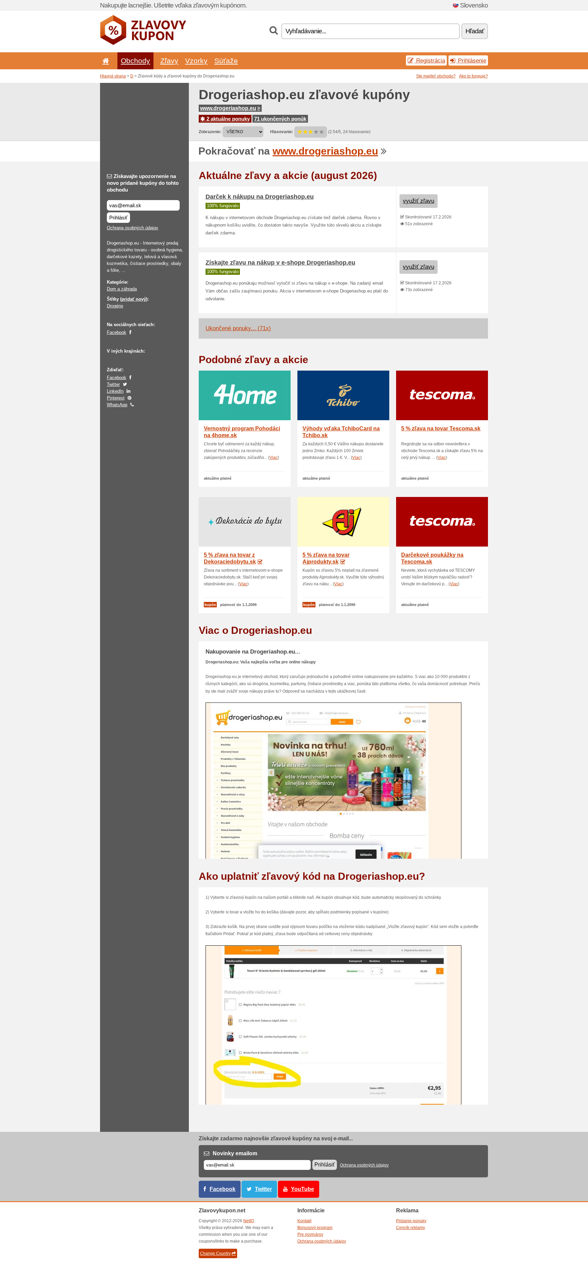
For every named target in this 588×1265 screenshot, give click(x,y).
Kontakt (304, 1220)
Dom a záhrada (122, 288)
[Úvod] (104, 61)
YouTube (302, 1189)
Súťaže (226, 61)
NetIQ (248, 1220)
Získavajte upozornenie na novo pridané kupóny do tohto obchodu (143, 183)
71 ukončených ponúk (280, 119)
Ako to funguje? (473, 76)
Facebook (116, 332)
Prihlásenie (471, 60)
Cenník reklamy (410, 1227)
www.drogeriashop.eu (228, 108)
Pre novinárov (310, 1234)
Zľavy (169, 61)
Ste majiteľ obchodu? (436, 76)
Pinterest (116, 397)
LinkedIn (115, 391)
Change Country (215, 1253)
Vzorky (196, 61)
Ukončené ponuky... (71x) (238, 328)
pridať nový (133, 299)
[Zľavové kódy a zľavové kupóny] (143, 43)
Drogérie (115, 305)
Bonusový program (314, 1227)
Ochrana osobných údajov (132, 227)
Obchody (135, 61)
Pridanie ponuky (411, 1220)
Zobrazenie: (210, 131)
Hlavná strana (113, 76)
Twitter (113, 384)
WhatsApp (117, 404)
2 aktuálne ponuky (227, 119)
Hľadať (475, 31)
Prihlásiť (118, 217)
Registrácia (429, 60)
